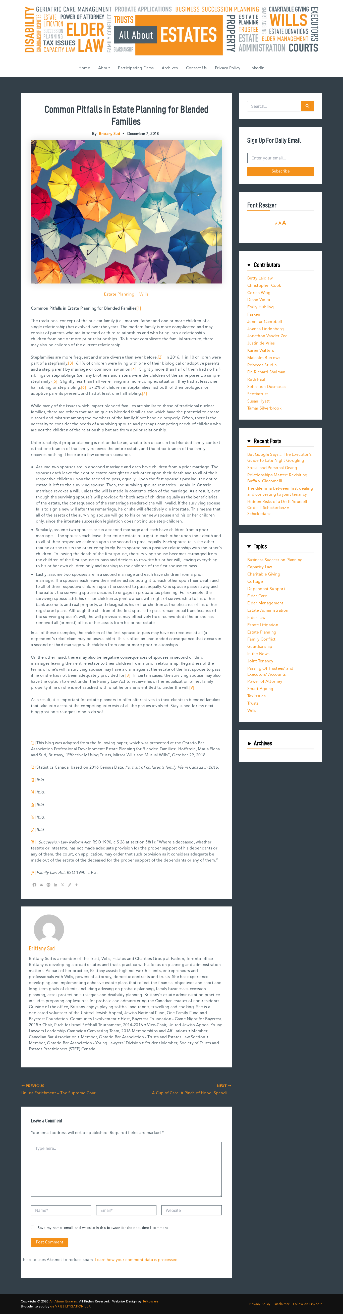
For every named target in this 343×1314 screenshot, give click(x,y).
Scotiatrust (257, 394)
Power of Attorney (264, 681)
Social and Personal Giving (272, 468)
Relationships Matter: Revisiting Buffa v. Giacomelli (277, 478)
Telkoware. (151, 1301)
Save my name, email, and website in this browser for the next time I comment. (103, 1228)
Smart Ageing (260, 689)
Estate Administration (267, 610)
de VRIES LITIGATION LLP (70, 1306)
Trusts (253, 703)
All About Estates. (63, 1301)
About (104, 68)
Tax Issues (256, 696)
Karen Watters (260, 351)
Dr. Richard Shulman (266, 372)
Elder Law (256, 618)
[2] (160, 357)
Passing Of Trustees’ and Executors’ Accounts (270, 671)
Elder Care (257, 596)
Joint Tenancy (260, 661)
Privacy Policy (228, 68)
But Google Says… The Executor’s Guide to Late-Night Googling (279, 457)
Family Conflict (261, 639)
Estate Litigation (262, 625)
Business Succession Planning (275, 560)
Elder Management (265, 603)
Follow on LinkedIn (307, 1304)
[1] (139, 308)
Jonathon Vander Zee (267, 336)
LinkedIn (256, 68)
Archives (170, 68)
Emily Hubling (260, 307)
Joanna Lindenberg (265, 329)
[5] (55, 381)
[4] (134, 369)
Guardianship (259, 647)
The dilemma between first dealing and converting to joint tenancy (280, 491)
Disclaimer (282, 1304)
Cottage (255, 582)
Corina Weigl (259, 293)
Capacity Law (259, 567)
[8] (128, 675)
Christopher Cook (264, 285)
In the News (258, 654)
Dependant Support (266, 589)
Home (84, 68)
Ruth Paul (256, 379)
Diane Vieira (258, 300)
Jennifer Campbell (264, 322)
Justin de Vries (261, 343)
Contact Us (196, 68)
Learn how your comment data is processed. (137, 1260)
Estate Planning (119, 294)
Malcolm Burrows (263, 358)
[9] (192, 687)
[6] (83, 387)
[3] (70, 363)
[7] (144, 393)
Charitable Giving (263, 574)
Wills (144, 294)
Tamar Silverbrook (264, 408)
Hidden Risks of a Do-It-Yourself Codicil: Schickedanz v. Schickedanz (277, 508)
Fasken (253, 314)
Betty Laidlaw (260, 278)
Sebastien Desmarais (267, 387)
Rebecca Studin (262, 365)
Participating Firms (136, 68)
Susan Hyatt (258, 401)
